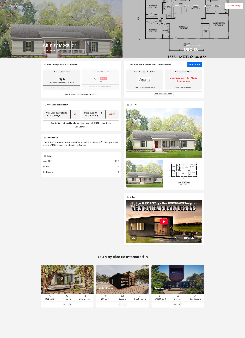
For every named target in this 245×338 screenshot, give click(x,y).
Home (176, 5)
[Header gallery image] (61, 29)
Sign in (210, 5)
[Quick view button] (65, 305)
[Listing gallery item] (144, 173)
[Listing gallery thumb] (164, 133)
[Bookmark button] (70, 305)
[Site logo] (5, 5)
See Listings (80, 127)
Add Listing (236, 5)
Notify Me (193, 64)
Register (219, 5)
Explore (186, 5)
